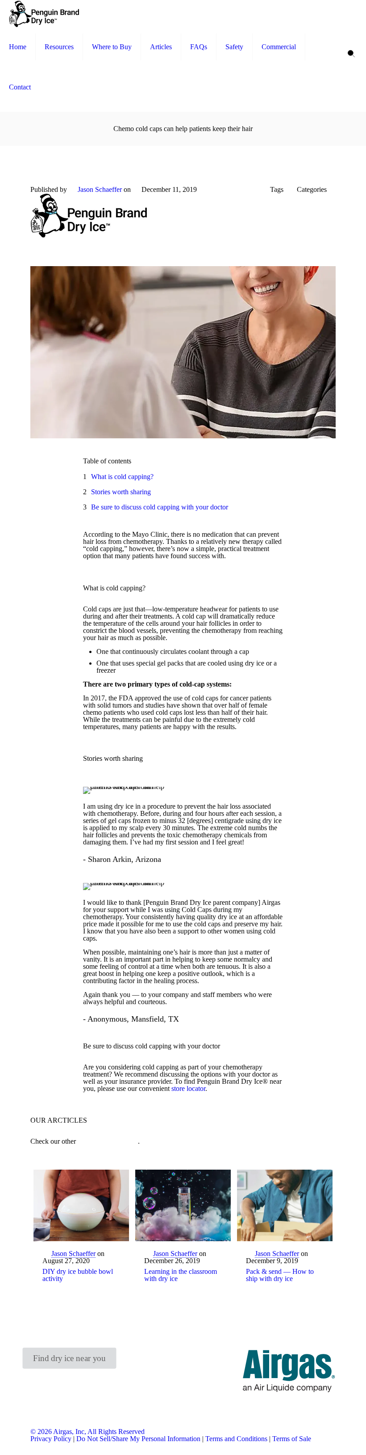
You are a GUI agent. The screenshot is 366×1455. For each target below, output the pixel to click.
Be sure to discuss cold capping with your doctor (159, 507)
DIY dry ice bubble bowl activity (77, 1275)
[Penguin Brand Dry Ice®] (44, 13)
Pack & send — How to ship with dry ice (280, 1275)
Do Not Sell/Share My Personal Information (138, 1438)
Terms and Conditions (236, 1438)
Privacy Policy (50, 1438)
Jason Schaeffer (100, 189)
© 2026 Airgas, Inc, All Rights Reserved (87, 1431)
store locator (188, 1088)
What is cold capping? (122, 476)
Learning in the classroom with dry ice (180, 1275)
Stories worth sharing (121, 492)
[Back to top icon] (323, 1436)
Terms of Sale (291, 1438)
